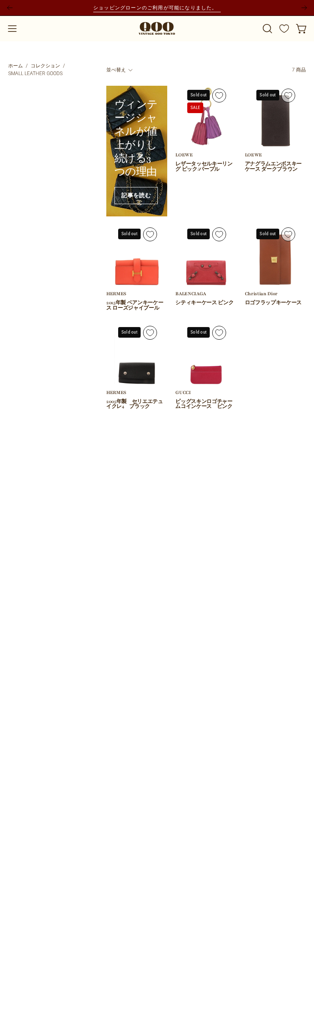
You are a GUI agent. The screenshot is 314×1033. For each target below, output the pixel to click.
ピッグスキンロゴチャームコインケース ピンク (203, 404)
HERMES (116, 294)
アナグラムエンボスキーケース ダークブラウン (273, 167)
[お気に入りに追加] (219, 95)
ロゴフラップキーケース (273, 303)
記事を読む (136, 195)
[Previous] (9, 7)
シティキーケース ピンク (204, 303)
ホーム (15, 66)
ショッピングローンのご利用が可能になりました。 (157, 7)
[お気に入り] (284, 28)
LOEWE (184, 155)
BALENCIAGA (190, 294)
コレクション (45, 66)
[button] (266, 28)
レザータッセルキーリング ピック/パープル (203, 167)
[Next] (304, 7)
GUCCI (183, 393)
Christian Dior (261, 294)
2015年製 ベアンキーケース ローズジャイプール (134, 306)
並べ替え (116, 70)
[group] (157, 8)
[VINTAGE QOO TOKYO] (157, 28)
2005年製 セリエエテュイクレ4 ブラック (134, 404)
